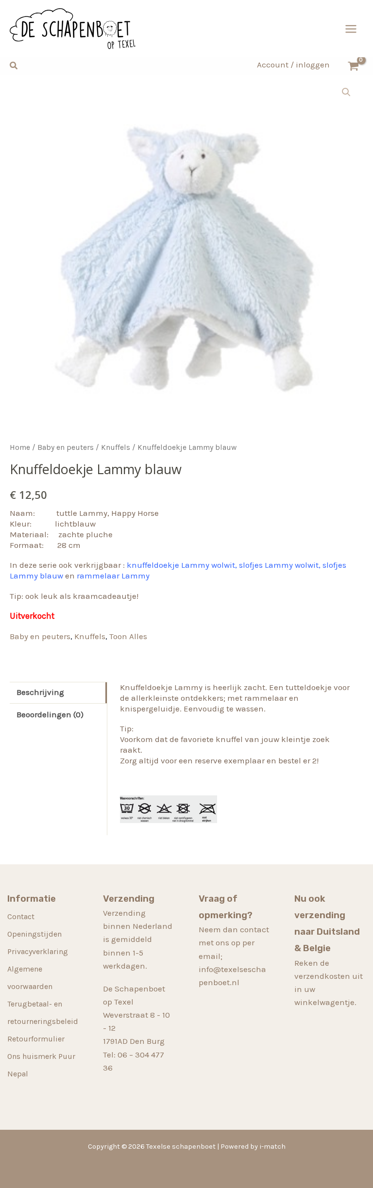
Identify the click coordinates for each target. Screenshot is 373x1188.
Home (20, 447)
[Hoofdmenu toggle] (351, 28)
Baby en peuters (65, 447)
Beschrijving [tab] (40, 692)
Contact (20, 916)
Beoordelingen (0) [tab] (50, 714)
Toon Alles (128, 636)
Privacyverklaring (37, 951)
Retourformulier (36, 1038)
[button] (14, 66)
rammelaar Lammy (113, 575)
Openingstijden (34, 934)
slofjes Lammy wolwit (279, 565)
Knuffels (115, 447)
